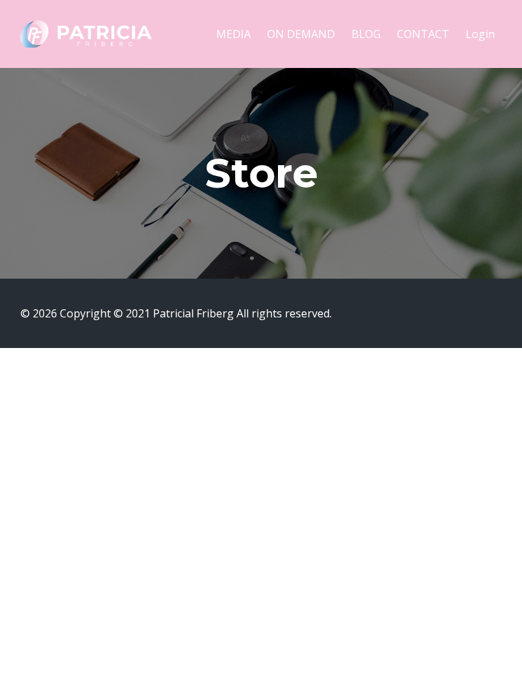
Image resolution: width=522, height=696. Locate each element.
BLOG (366, 34)
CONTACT (423, 34)
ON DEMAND (301, 34)
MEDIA (233, 34)
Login (480, 34)
